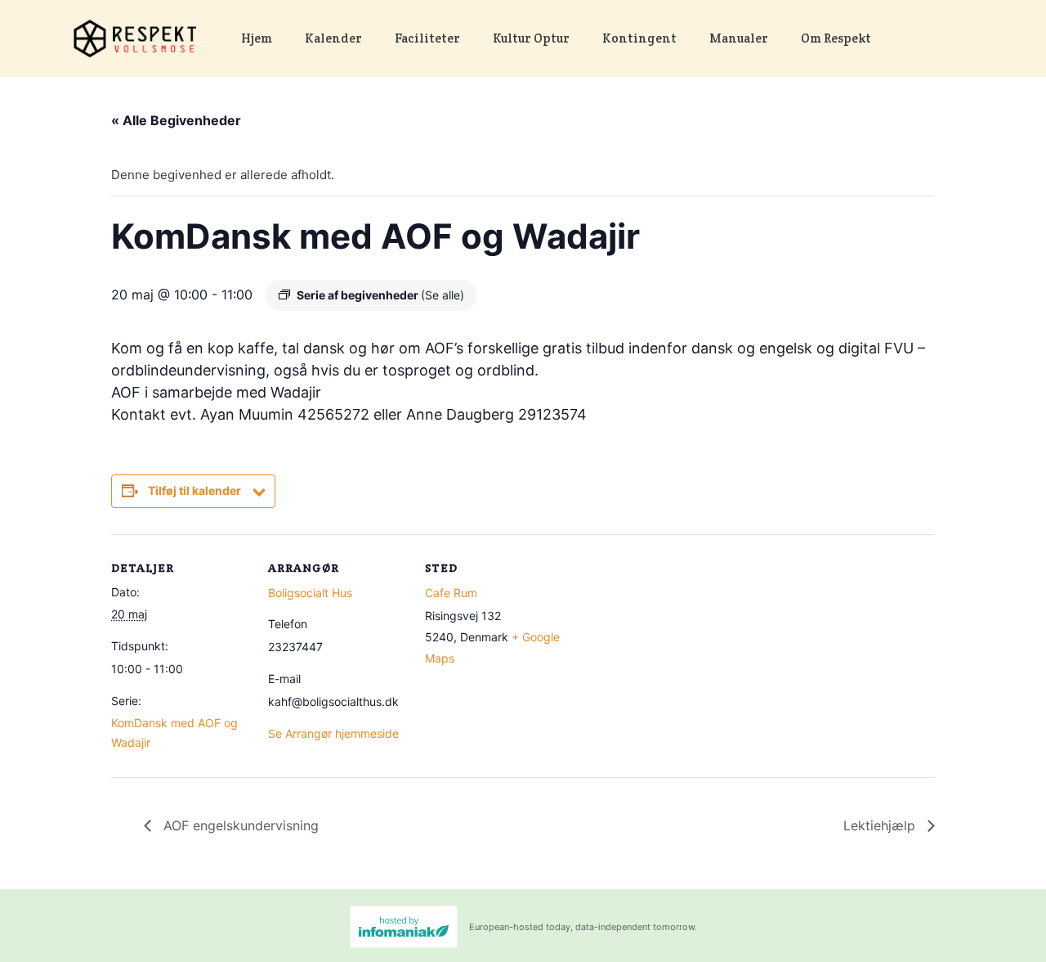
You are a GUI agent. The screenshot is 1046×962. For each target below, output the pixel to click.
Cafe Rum (451, 593)
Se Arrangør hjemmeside (333, 733)
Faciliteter (427, 38)
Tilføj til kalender (194, 490)
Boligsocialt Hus (310, 593)
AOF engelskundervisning (239, 825)
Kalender (333, 38)
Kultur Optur (531, 38)
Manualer (738, 38)
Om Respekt (836, 38)
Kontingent (639, 38)
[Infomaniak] (404, 927)
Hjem (256, 38)
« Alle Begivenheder (176, 120)
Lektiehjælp (881, 825)
